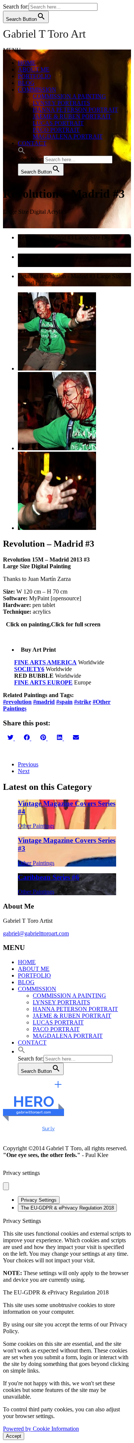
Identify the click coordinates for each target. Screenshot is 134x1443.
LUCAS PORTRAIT (58, 123)
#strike (82, 702)
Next (23, 771)
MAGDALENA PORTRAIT (68, 136)
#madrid (44, 702)
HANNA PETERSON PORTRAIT (75, 110)
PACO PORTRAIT (56, 130)
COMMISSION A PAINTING (69, 96)
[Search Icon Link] (21, 152)
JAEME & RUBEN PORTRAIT (72, 116)
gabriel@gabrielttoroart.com (36, 933)
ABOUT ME (34, 69)
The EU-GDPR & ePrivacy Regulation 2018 (67, 1208)
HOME (27, 63)
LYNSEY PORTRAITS (61, 103)
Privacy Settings (39, 1200)
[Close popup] (6, 1186)
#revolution (17, 702)
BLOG (26, 83)
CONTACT (32, 143)
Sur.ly (48, 1128)
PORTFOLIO (34, 76)
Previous (28, 764)
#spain (64, 702)
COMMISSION (37, 89)
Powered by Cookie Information (41, 1428)
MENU (12, 50)
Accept (13, 1436)
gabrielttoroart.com (33, 1112)
